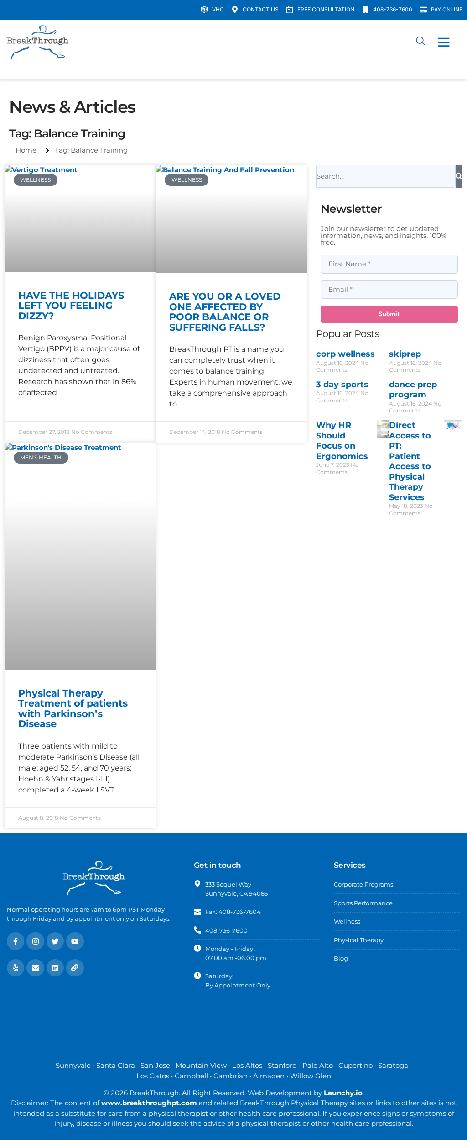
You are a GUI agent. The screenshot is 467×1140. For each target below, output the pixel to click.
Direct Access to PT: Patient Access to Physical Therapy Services (410, 461)
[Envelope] (35, 967)
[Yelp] (15, 967)
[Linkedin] (55, 967)
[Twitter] (55, 941)
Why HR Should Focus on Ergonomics (342, 440)
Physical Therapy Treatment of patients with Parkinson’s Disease (73, 708)
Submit (389, 313)
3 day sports (342, 385)
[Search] (459, 176)
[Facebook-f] (15, 941)
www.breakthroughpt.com (149, 1102)
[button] (443, 42)
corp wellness (345, 354)
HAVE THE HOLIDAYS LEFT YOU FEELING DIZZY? (71, 306)
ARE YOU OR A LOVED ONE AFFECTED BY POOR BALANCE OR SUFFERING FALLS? (224, 311)
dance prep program (413, 390)
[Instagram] (35, 941)
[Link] (74, 967)
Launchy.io (343, 1092)
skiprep (405, 354)
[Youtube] (74, 941)
